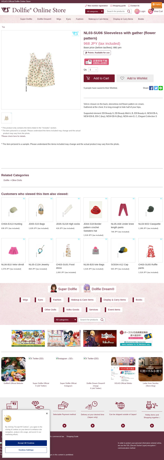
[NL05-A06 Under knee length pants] (123, 210)
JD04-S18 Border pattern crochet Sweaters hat (92, 227)
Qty (85, 70)
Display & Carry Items (123, 19)
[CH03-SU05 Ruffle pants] (151, 250)
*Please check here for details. (14, 136)
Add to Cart (101, 78)
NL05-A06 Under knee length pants (122, 226)
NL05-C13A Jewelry (39, 264)
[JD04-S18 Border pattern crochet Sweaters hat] (96, 210)
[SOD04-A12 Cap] (123, 250)
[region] (26, 434)
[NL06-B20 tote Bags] (96, 250)
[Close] (47, 413)
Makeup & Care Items (98, 19)
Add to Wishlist (137, 78)
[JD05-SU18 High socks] (68, 210)
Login (142, 11)
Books (141, 19)
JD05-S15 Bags (37, 224)
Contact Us (135, 6)
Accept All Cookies (26, 443)
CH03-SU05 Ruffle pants (147, 266)
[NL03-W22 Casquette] (151, 210)
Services (93, 309)
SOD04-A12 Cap (119, 264)
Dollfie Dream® (44, 19)
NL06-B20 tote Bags (94, 264)
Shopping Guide (72, 436)
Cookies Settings (26, 450)
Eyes (68, 19)
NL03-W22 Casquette (149, 224)
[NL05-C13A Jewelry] (41, 250)
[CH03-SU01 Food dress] (68, 250)
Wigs (59, 19)
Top (3, 27)
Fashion (79, 19)
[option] (40, 69)
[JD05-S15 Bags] (41, 210)
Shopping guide (119, 6)
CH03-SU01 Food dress (65, 266)
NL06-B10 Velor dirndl (12, 264)
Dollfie (6, 180)
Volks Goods (72, 309)
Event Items (114, 309)
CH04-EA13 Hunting (11, 224)
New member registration (98, 6)
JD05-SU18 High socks (68, 224)
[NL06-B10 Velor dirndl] (13, 250)
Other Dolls (17, 180)
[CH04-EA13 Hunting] (13, 210)
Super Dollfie (26, 19)
